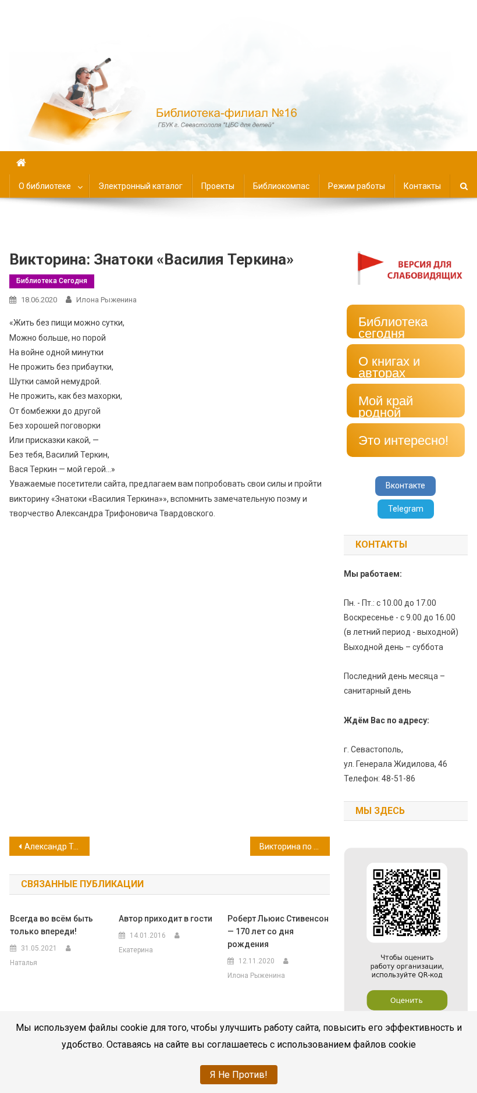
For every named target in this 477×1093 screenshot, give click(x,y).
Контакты (422, 186)
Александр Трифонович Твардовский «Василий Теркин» (57, 846)
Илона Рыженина (106, 299)
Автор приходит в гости (165, 918)
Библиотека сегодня (51, 281)
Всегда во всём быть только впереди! (51, 925)
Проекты (217, 186)
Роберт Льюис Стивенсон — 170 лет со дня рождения (278, 931)
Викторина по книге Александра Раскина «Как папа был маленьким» (294, 846)
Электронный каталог (140, 186)
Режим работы (356, 186)
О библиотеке (45, 186)
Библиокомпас (281, 186)
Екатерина (136, 950)
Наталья (23, 963)
